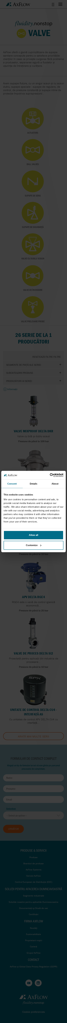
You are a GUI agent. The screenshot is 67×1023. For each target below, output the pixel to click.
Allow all (33, 535)
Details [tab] (33, 483)
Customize (32, 545)
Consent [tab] (12, 483)
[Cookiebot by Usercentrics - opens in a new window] (49, 475)
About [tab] (55, 483)
